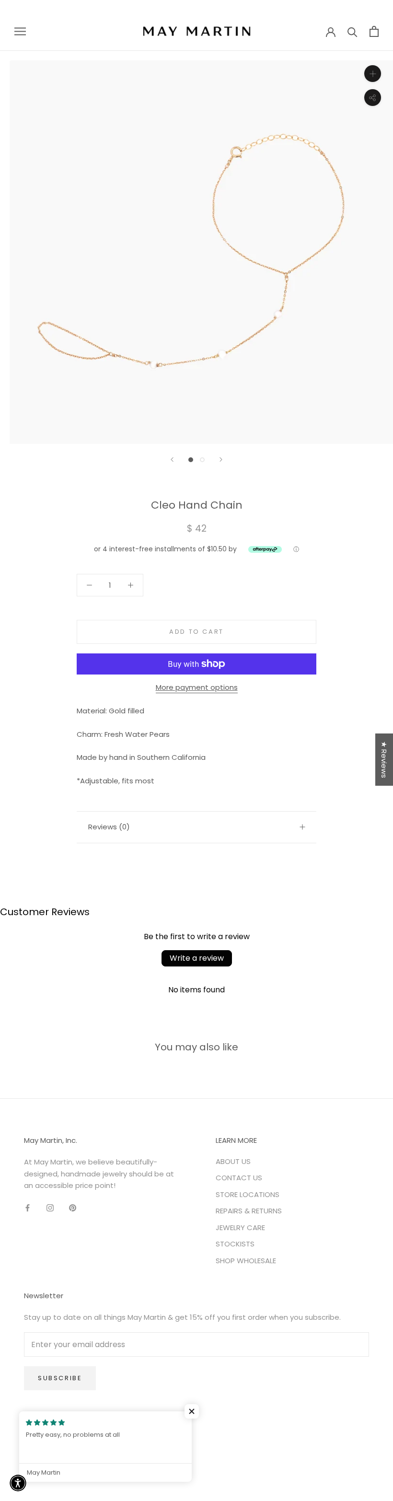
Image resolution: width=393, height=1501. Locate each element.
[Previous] (172, 459)
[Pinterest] (72, 1207)
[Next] (221, 459)
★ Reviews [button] (384, 759)
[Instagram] (50, 1207)
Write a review (197, 958)
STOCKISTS (235, 1244)
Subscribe (60, 1378)
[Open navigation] (20, 31)
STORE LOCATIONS (247, 1194)
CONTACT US (239, 1178)
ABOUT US (233, 1161)
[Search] (352, 31)
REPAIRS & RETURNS (249, 1211)
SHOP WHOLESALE (246, 1261)
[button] (192, 1411)
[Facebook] (27, 1207)
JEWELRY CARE (240, 1227)
